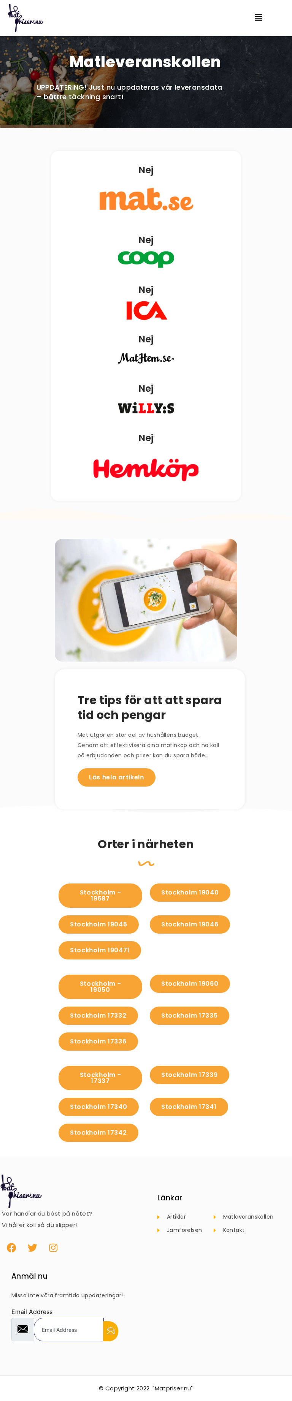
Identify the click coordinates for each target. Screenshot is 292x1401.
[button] (263, 18)
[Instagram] (53, 1247)
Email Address (31, 1312)
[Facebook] (11, 1247)
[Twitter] (32, 1247)
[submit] (110, 1331)
